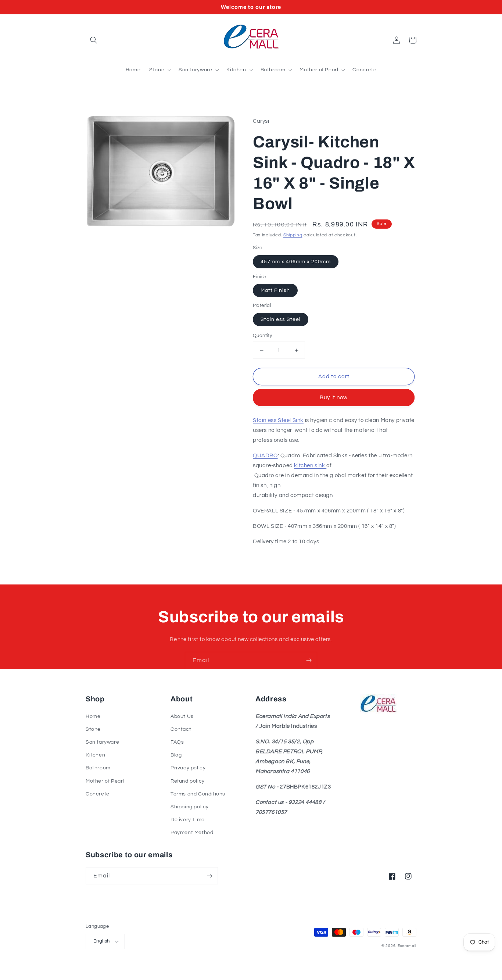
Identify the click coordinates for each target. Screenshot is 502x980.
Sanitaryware (102, 742)
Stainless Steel (281, 319)
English (101, 941)
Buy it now (334, 397)
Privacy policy (188, 767)
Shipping (292, 235)
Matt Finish (275, 290)
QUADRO (265, 455)
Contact (181, 729)
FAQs (177, 742)
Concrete (98, 794)
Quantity (262, 335)
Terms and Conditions (198, 794)
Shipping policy (190, 806)
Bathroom (98, 767)
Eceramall (407, 946)
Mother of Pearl (105, 781)
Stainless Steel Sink (278, 420)
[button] (94, 40)
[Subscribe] (309, 660)
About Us (182, 716)
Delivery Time (188, 819)
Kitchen (95, 755)
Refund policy (188, 781)
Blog (176, 755)
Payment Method (192, 832)
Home (93, 716)
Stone (93, 729)
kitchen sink (310, 465)
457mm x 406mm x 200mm (296, 261)
